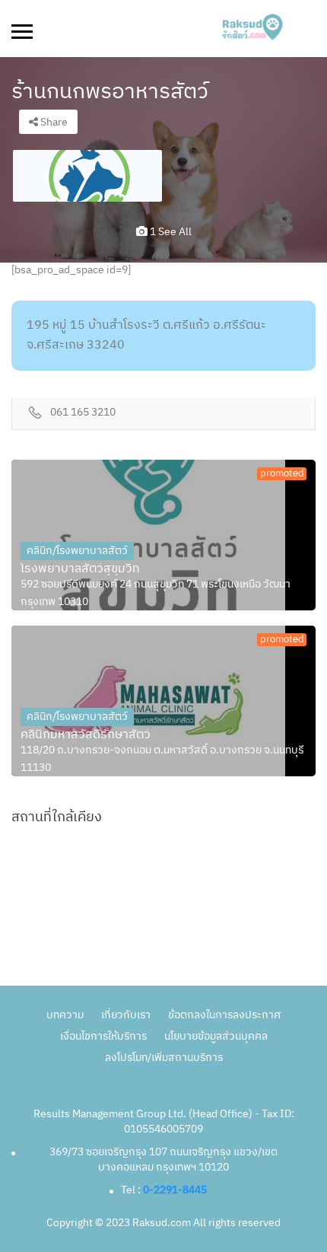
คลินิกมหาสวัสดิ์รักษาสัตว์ (86, 735)
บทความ (65, 1015)
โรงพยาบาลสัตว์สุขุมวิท (80, 569)
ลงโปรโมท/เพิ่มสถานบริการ (164, 1057)
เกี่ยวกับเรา (126, 1015)
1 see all (170, 232)
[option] (87, 176)
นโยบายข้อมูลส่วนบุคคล (216, 1036)
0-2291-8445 (175, 1190)
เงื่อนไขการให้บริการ (103, 1036)
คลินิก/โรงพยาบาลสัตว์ (77, 550)
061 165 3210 (83, 413)
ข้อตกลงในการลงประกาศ (224, 1015)
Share (53, 122)
